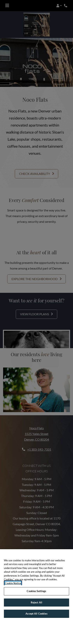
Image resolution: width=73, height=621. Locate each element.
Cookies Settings (36, 591)
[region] (36, 585)
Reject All (36, 602)
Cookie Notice (13, 583)
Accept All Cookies (36, 613)
